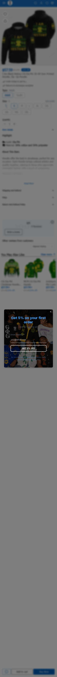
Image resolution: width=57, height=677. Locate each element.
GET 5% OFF (28, 348)
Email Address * (18, 334)
